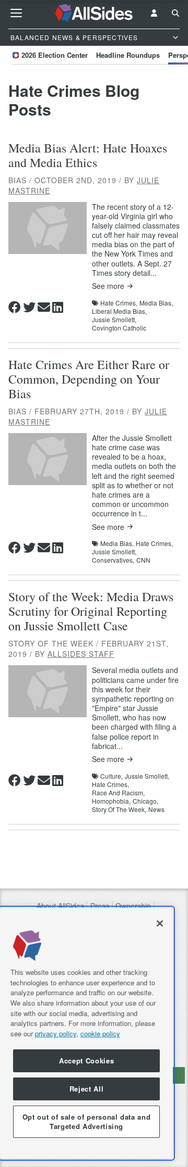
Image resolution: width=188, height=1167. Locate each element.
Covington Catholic (119, 328)
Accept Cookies (86, 1060)
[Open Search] (175, 13)
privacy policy (55, 1033)
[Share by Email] (44, 307)
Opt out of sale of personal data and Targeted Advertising (86, 1121)
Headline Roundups (128, 55)
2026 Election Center (54, 55)
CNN (143, 560)
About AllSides (60, 906)
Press (99, 906)
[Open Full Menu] (16, 13)
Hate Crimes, (118, 303)
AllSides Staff (81, 654)
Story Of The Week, (119, 809)
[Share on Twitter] (29, 307)
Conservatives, (113, 560)
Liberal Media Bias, (119, 311)
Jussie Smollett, (114, 319)
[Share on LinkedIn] (57, 307)
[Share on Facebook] (14, 307)
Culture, (111, 776)
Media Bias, (156, 303)
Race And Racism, (118, 793)
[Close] (159, 923)
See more (108, 286)
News (156, 809)
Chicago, (145, 801)
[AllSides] (94, 13)
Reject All (86, 1089)
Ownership (133, 906)
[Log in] (154, 13)
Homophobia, (111, 801)
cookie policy (100, 1033)
